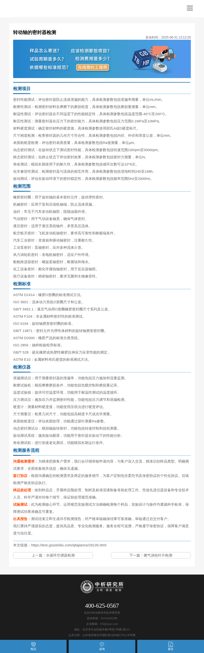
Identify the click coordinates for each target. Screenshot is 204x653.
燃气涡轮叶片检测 (158, 555)
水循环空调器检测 (60, 555)
